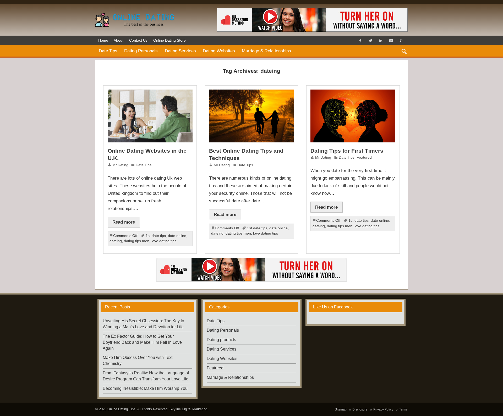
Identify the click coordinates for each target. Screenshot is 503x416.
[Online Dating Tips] (134, 15)
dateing (116, 241)
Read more (123, 222)
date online (177, 236)
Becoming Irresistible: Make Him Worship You (145, 388)
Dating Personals (141, 50)
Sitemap (341, 409)
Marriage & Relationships (266, 50)
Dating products (221, 339)
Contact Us (138, 40)
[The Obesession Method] (251, 260)
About (118, 40)
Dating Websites (219, 50)
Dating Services (180, 50)
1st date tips (156, 236)
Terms (403, 409)
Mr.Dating (120, 165)
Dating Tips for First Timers (346, 151)
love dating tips (163, 241)
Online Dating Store (169, 40)
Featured (364, 157)
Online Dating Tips (121, 409)
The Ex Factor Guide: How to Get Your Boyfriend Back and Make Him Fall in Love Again (142, 342)
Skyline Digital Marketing (188, 409)
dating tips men (136, 241)
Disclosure (360, 409)
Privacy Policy (383, 409)
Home (103, 40)
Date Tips (108, 50)
